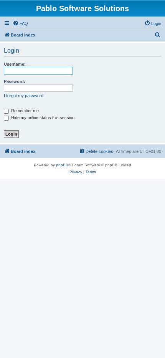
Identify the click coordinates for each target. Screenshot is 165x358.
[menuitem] (20, 23)
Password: (14, 81)
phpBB (62, 165)
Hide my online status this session (42, 117)
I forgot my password (23, 95)
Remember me (24, 110)
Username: (15, 64)
